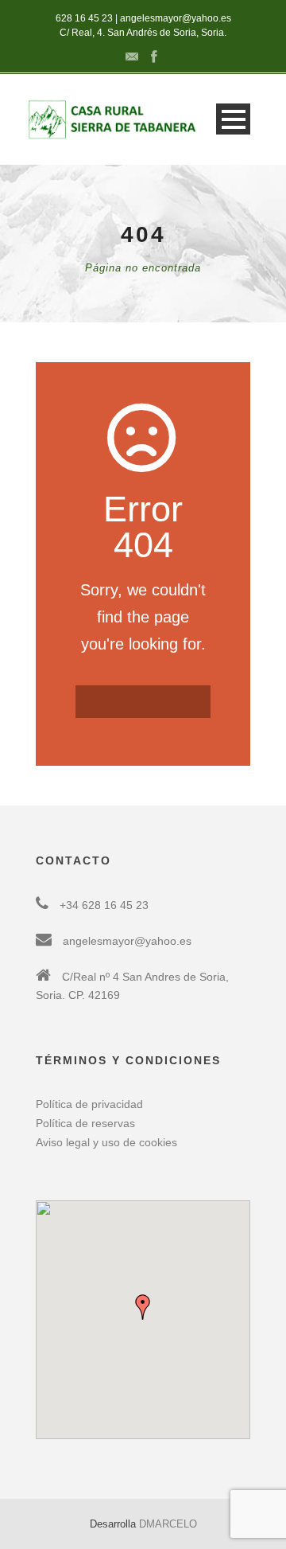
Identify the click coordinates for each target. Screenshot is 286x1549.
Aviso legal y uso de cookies (106, 1142)
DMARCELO (168, 1524)
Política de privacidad (89, 1104)
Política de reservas (85, 1123)
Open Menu (233, 119)
